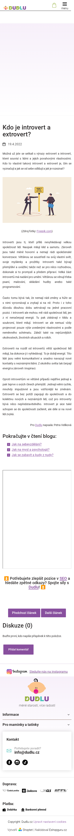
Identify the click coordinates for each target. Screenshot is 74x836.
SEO (63, 578)
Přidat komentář (18, 649)
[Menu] (64, 5)
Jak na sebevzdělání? (27, 444)
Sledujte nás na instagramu (48, 672)
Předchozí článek (24, 613)
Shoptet (28, 830)
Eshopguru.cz (58, 830)
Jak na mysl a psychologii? (31, 449)
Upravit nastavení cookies (49, 822)
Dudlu (38, 425)
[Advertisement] (37, 75)
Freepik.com (44, 231)
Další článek (53, 613)
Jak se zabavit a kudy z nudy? (32, 455)
